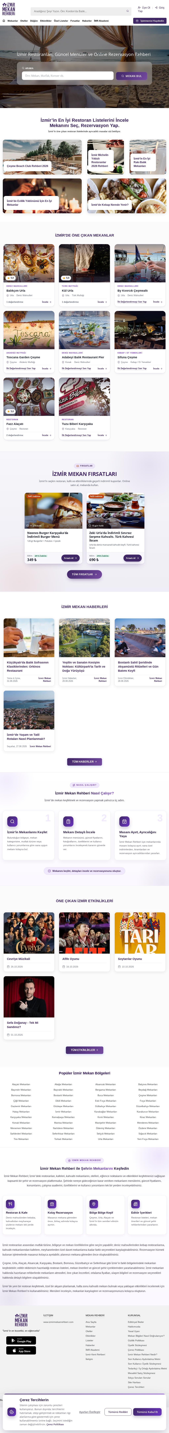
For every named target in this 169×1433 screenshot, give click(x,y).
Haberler (87, 20)
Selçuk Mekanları (106, 1133)
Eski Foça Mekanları (105, 1100)
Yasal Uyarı (134, 1331)
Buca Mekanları (106, 1095)
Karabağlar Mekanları (105, 1111)
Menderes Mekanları (148, 1122)
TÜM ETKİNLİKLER (83, 1050)
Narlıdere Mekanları (63, 1128)
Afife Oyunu (70, 959)
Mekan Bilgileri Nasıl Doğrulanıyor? (146, 1336)
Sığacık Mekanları (147, 1133)
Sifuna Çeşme (127, 357)
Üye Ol (145, 7)
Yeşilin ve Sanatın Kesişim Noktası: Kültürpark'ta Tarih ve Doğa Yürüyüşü (83, 666)
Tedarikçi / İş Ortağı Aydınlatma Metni (147, 1368)
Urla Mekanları (105, 1139)
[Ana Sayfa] (3, 21)
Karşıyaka (70, 429)
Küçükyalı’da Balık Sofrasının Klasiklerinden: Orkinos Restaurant (28, 666)
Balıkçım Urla (15, 290)
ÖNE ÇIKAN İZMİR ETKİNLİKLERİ (84, 901)
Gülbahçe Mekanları (105, 1106)
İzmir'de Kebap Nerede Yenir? (110, 204)
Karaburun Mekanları (148, 1111)
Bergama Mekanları (105, 1089)
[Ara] (127, 11)
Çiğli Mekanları (21, 1100)
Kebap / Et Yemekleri (141, 362)
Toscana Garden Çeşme (23, 357)
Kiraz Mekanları (148, 1117)
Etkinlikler (45, 20)
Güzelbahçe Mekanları (148, 1106)
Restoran (23, 429)
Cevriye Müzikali (18, 959)
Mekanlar (13, 20)
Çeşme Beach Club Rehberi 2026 (27, 166)
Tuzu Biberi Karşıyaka (77, 424)
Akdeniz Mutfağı (27, 362)
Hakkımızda (134, 1326)
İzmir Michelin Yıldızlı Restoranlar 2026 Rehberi (99, 160)
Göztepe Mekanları (63, 1106)
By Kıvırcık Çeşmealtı (133, 290)
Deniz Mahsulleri (24, 295)
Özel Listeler (61, 20)
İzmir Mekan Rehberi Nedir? (142, 1354)
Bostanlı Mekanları (63, 1095)
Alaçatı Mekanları (21, 1084)
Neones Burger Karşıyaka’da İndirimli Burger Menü (47, 535)
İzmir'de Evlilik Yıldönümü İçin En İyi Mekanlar (29, 203)
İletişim (89, 1359)
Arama (28, 68)
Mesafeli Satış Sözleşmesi (141, 1373)
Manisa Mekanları (63, 1122)
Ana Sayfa (91, 1322)
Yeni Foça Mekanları (148, 1139)
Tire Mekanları (21, 1139)
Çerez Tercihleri (136, 1387)
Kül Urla (67, 290)
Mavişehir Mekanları (105, 1122)
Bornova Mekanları (21, 1095)
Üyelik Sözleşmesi (137, 1345)
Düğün (34, 20)
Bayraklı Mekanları (63, 1089)
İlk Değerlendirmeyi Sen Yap (132, 302)
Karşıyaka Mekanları (21, 1117)
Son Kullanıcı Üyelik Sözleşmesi (144, 1363)
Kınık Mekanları (106, 1117)
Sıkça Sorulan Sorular (139, 1377)
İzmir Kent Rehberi (95, 1354)
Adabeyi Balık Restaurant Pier (83, 357)
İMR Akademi (101, 20)
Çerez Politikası (136, 1350)
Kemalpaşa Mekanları (63, 1117)
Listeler (89, 1340)
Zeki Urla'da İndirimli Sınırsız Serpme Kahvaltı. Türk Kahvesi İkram (111, 536)
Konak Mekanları (21, 1122)
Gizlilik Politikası (136, 1340)
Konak (68, 362)
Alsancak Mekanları (105, 1084)
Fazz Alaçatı (14, 424)
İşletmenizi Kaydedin (151, 20)
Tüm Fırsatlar (82, 574)
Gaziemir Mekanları (21, 1106)
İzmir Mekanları (63, 1111)
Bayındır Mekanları (21, 1089)
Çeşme (13, 362)
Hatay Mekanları (21, 1111)
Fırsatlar (75, 20)
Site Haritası (134, 1382)
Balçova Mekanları (148, 1084)
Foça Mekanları (148, 1100)
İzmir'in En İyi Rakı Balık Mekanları (142, 162)
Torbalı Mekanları (63, 1139)
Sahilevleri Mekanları (21, 1133)
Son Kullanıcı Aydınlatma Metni (144, 1359)
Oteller (24, 20)
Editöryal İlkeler (136, 1322)
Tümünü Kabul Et (147, 1412)
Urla (12, 295)
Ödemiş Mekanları (105, 1128)
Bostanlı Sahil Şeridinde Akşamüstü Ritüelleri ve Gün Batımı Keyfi (138, 666)
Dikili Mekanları (63, 1100)
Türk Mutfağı (78, 295)
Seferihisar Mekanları (63, 1133)
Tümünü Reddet (118, 1412)
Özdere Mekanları (147, 1128)
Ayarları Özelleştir (89, 1412)
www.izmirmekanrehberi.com (58, 1322)
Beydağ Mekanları (147, 1089)
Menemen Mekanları (21, 1128)
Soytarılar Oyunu (130, 959)
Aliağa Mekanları (63, 1084)
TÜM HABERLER (83, 761)
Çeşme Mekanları (148, 1095)
